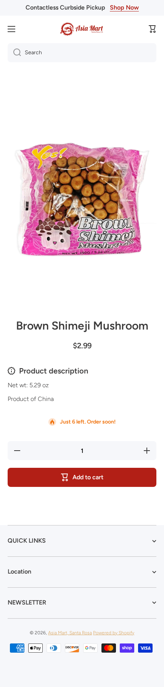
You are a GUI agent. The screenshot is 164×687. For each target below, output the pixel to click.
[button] (152, 29)
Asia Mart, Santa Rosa (70, 632)
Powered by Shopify (113, 632)
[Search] (14, 52)
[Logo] (82, 29)
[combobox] (82, 52)
